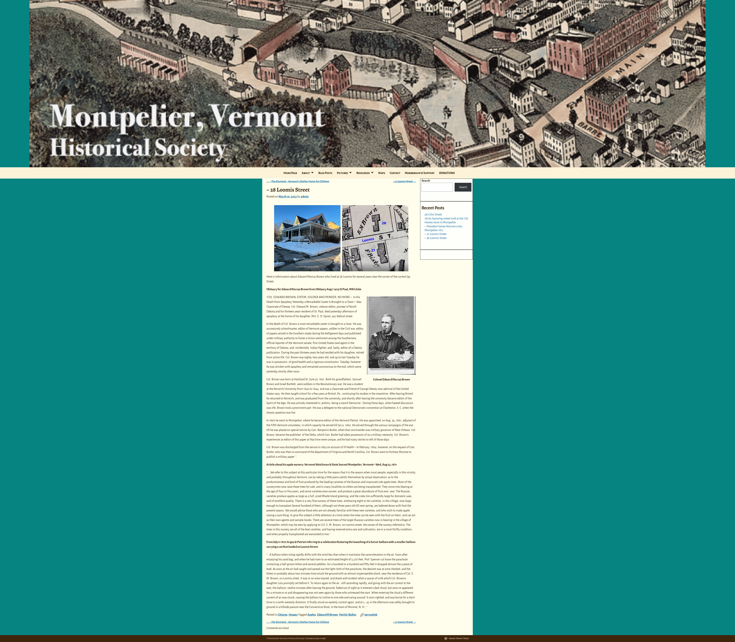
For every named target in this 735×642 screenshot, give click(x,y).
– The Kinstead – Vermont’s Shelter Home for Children (297, 181)
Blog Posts (325, 173)
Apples (311, 614)
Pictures (342, 173)
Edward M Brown (327, 614)
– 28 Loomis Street (436, 238)
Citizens (282, 614)
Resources (363, 173)
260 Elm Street (433, 214)
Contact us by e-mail (316, 638)
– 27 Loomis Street (404, 181)
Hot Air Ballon (347, 614)
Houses (293, 614)
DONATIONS (447, 173)
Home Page (290, 173)
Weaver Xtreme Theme (459, 638)
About (306, 173)
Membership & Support (419, 173)
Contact (395, 173)
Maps (381, 173)
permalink (370, 614)
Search (425, 180)
